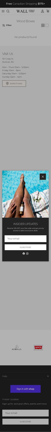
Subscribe (25, 247)
